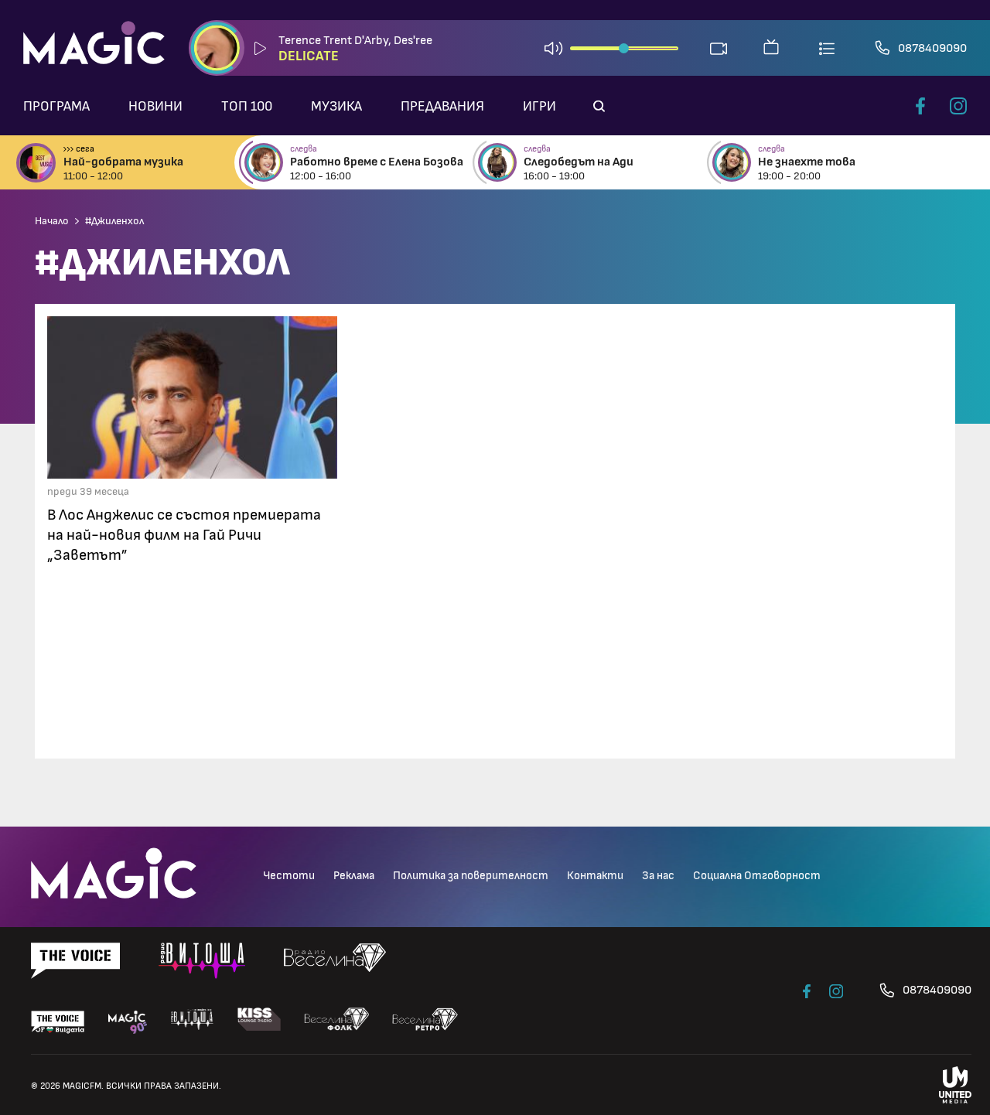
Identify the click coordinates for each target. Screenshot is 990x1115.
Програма (56, 107)
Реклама (353, 875)
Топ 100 (246, 107)
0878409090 (932, 48)
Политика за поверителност (470, 875)
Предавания (442, 107)
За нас (658, 875)
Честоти (289, 875)
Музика (336, 107)
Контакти (595, 875)
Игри (539, 107)
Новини (155, 107)
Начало (52, 221)
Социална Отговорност (757, 875)
